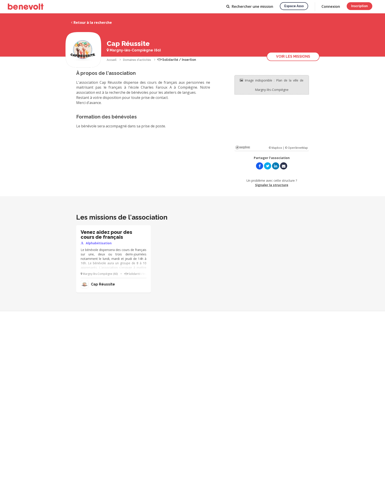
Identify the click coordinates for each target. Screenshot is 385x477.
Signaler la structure (271, 185)
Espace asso (294, 6)
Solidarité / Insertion (179, 59)
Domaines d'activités (137, 59)
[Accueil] (25, 6)
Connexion (331, 6)
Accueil (112, 59)
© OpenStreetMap (296, 148)
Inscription (359, 6)
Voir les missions (293, 56)
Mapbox (243, 147)
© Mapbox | (277, 148)
